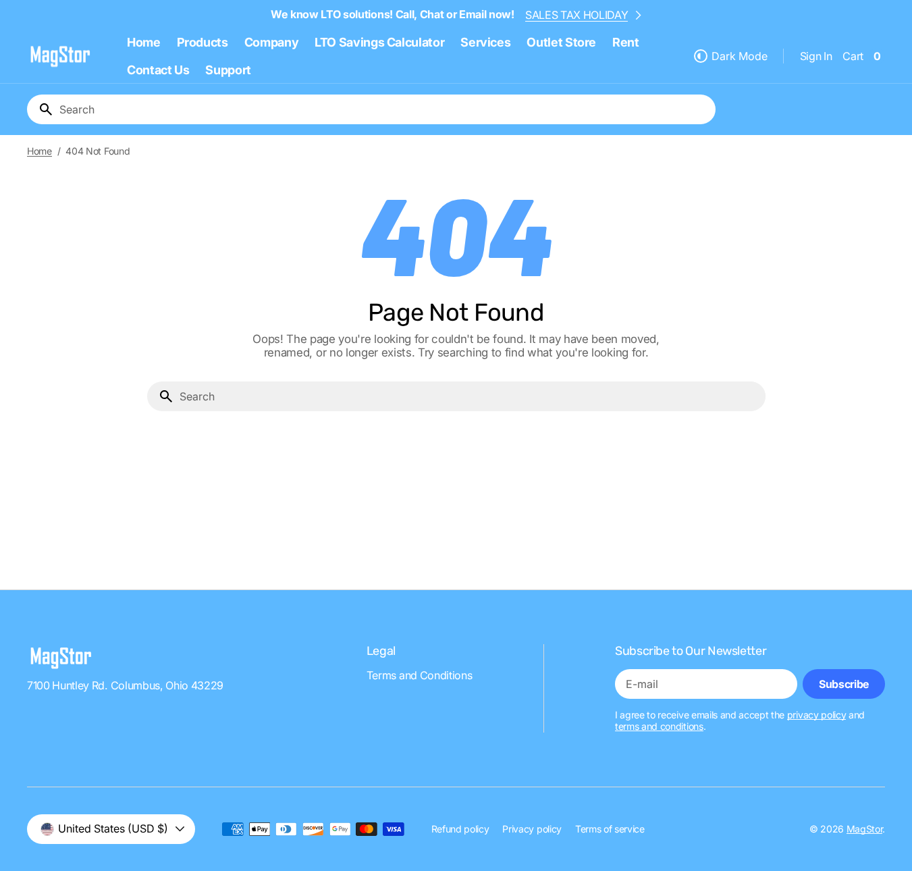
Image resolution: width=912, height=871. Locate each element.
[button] (816, 56)
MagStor (865, 829)
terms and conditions (659, 726)
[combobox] (385, 109)
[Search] (40, 109)
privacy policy (817, 714)
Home (39, 151)
